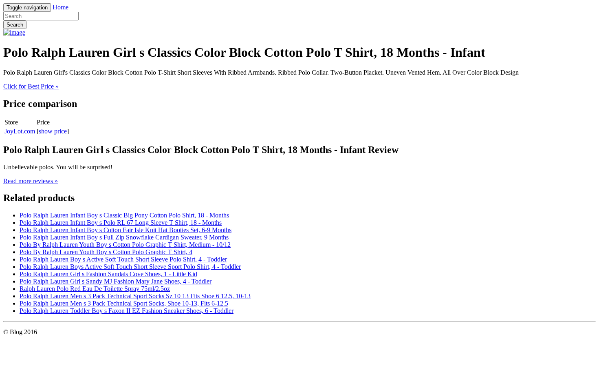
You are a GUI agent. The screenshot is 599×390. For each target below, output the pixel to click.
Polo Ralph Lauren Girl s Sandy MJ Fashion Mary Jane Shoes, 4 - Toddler (115, 281)
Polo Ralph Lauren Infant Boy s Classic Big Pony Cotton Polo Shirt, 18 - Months (124, 215)
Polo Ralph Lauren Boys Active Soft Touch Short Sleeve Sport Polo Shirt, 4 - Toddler (130, 266)
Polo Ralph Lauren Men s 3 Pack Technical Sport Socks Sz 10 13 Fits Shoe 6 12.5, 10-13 (135, 295)
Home (60, 7)
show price (53, 131)
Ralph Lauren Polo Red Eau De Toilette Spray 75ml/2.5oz (95, 288)
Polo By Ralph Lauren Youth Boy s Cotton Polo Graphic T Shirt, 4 (106, 251)
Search (15, 25)
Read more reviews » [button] (30, 180)
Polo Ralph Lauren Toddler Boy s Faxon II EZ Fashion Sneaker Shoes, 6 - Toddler (126, 310)
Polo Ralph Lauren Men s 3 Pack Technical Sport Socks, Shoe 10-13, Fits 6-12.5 (124, 303)
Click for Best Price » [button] (31, 86)
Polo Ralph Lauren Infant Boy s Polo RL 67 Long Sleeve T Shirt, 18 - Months (121, 222)
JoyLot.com (19, 131)
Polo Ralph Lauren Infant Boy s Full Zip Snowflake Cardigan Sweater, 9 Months (124, 237)
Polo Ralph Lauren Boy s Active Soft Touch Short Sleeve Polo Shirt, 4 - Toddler (123, 259)
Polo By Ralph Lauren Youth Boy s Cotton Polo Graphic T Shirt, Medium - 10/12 (125, 244)
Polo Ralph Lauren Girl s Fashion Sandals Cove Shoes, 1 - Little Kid (108, 273)
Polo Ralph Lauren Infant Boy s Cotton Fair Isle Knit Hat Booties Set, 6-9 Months (125, 229)
